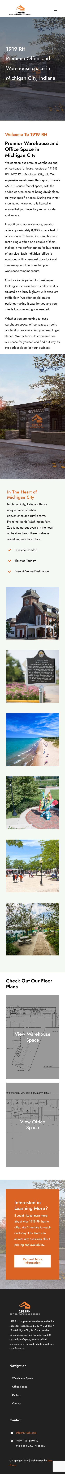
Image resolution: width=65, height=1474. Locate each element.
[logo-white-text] (25, 1303)
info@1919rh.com (26, 1433)
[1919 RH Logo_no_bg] (20, 6)
